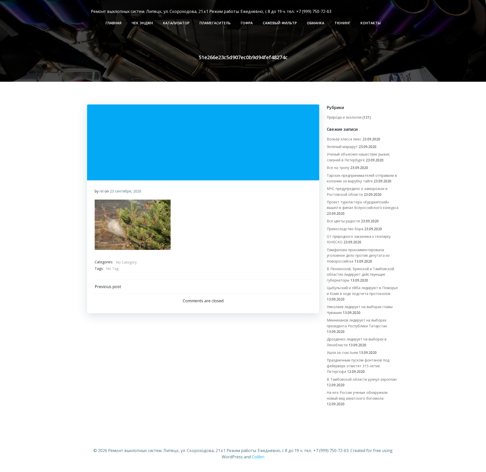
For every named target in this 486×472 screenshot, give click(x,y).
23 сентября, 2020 (125, 191)
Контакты (370, 22)
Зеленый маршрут (342, 146)
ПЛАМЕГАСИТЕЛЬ (215, 22)
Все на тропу (338, 167)
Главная (114, 22)
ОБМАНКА (315, 22)
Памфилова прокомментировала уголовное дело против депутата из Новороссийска (358, 255)
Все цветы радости (343, 221)
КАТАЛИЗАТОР (176, 22)
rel (101, 191)
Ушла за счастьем (342, 352)
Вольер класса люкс (344, 139)
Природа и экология (344, 117)
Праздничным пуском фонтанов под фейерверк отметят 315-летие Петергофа (358, 366)
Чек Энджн (142, 22)
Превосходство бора (345, 228)
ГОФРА (247, 22)
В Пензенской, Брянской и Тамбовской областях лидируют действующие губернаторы (360, 274)
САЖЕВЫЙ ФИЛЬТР (280, 22)
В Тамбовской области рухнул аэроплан (362, 379)
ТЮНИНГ (342, 22)
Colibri (258, 457)
